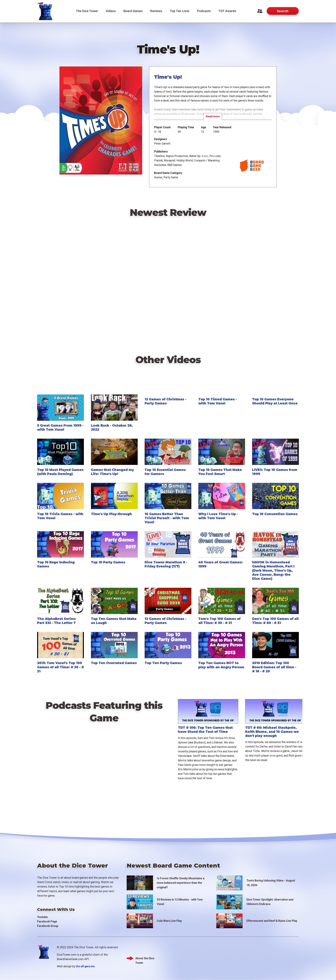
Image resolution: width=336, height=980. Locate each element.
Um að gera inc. (85, 966)
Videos (111, 11)
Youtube (42, 917)
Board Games (133, 11)
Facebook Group (47, 926)
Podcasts (204, 11)
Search (282, 11)
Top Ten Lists (179, 11)
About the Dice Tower (144, 959)
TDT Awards (227, 11)
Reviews (156, 11)
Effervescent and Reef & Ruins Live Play (271, 920)
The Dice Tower (87, 11)
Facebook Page (47, 921)
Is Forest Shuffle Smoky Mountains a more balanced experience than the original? (180, 883)
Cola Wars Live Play (169, 920)
